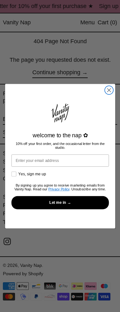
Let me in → (60, 202)
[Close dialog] (109, 90)
